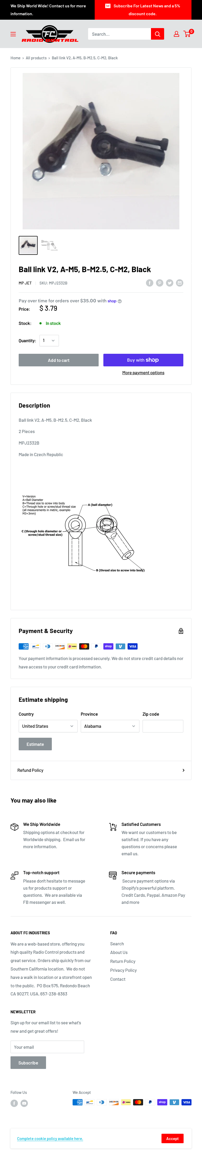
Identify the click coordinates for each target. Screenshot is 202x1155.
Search (117, 943)
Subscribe (28, 1062)
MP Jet (25, 283)
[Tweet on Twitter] (169, 282)
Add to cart (58, 360)
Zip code (151, 713)
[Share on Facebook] (149, 282)
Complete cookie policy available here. (50, 1138)
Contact (117, 979)
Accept (172, 1138)
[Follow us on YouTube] (24, 1103)
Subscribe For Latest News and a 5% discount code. (147, 9)
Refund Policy (30, 770)
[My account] (176, 34)
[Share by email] (179, 282)
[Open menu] (13, 34)
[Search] (157, 34)
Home (16, 57)
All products (36, 57)
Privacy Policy (123, 970)
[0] (187, 34)
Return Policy (122, 961)
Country (26, 713)
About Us (119, 952)
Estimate (35, 744)
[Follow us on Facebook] (14, 1103)
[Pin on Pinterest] (159, 282)
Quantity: (27, 340)
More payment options (143, 372)
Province (89, 713)
